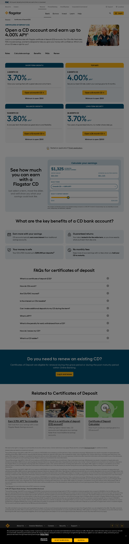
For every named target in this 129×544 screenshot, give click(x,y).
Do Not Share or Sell (62, 540)
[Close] (126, 536)
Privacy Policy (44, 534)
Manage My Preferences (44, 539)
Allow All (81, 540)
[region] (64, 536)
